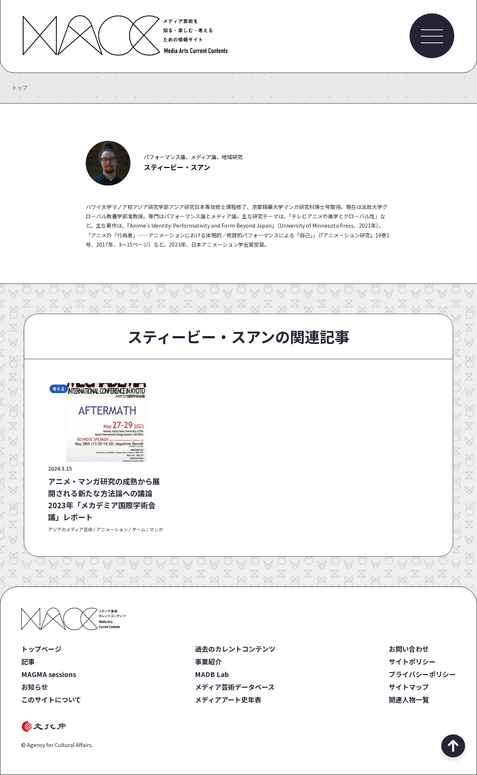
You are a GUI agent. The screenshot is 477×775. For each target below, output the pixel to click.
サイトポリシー (412, 661)
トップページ (41, 649)
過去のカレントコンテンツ (235, 649)
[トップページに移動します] (125, 52)
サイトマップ (409, 687)
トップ (20, 87)
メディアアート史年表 (228, 699)
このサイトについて (51, 699)
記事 (28, 661)
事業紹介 (208, 661)
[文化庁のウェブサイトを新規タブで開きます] (45, 731)
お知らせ (34, 687)
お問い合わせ (409, 649)
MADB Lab (212, 674)
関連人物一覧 (409, 699)
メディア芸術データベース (235, 687)
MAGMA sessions (48, 674)
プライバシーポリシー (422, 674)
